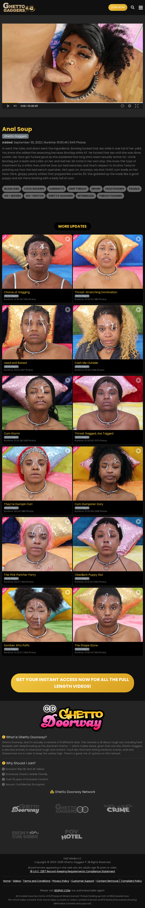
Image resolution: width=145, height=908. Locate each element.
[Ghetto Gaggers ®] (19, 7)
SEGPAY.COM (62, 890)
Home (7, 881)
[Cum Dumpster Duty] (108, 473)
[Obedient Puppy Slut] (108, 544)
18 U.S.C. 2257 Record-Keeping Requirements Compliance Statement (72, 871)
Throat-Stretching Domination (96, 292)
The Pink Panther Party (20, 575)
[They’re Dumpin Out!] (37, 473)
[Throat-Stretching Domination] (108, 262)
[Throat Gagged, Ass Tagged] (108, 403)
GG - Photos (35, 196)
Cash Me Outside (86, 363)
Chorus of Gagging (17, 292)
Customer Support (82, 881)
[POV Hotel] (71, 834)
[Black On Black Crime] (118, 808)
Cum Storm (12, 433)
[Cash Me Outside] (108, 332)
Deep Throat (78, 188)
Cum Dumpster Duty (89, 504)
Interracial (86, 196)
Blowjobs (11, 188)
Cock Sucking (34, 188)
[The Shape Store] (108, 615)
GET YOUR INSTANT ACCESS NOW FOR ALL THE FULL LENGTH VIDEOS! (72, 682)
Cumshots (56, 188)
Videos (17, 881)
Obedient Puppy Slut (89, 575)
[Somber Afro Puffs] (37, 615)
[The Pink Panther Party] (37, 544)
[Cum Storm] (37, 403)
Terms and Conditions (36, 881)
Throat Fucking (110, 196)
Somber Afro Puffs (16, 645)
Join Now (118, 7)
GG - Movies (12, 196)
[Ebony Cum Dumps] (25, 834)
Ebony (96, 188)
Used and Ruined (15, 363)
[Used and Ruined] (37, 332)
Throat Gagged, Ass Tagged (94, 433)
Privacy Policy (61, 881)
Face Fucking (114, 188)
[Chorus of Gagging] (37, 262)
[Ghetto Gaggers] (71, 808)
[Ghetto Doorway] (25, 808)
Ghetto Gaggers (60, 196)
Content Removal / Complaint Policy (119, 881)
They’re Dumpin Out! (18, 504)
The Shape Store (86, 645)
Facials (134, 188)
